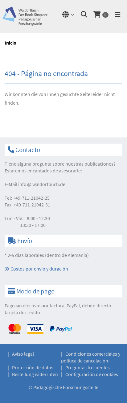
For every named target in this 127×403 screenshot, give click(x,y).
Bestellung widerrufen (35, 374)
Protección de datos (32, 367)
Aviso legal (23, 354)
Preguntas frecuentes (87, 367)
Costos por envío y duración (39, 269)
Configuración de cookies (91, 374)
